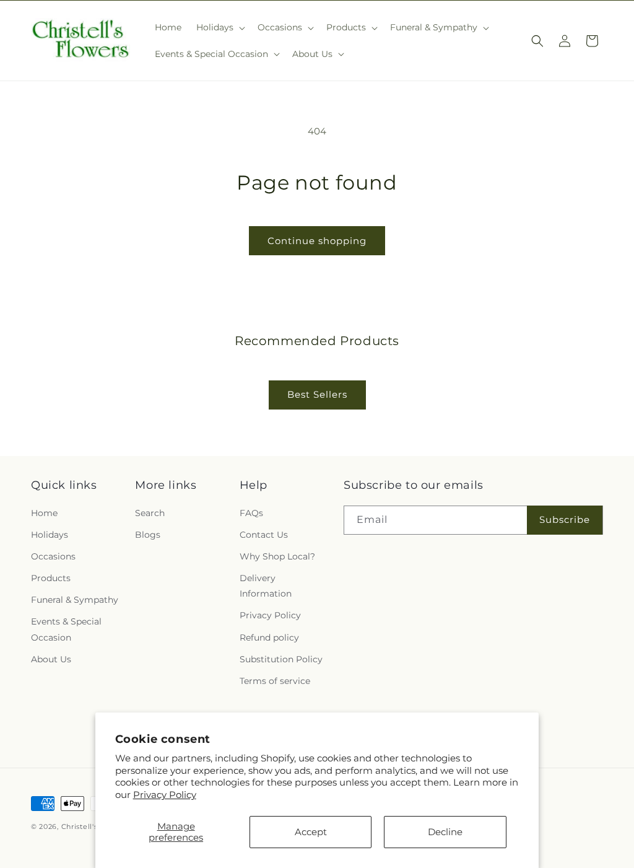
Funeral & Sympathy (74, 599)
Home (44, 513)
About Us (51, 659)
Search (150, 513)
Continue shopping (317, 241)
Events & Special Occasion (66, 629)
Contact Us (264, 534)
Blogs (147, 534)
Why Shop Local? (277, 556)
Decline (445, 832)
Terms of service (275, 680)
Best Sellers (317, 394)
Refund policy (269, 637)
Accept (311, 832)
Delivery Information (266, 585)
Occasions (53, 556)
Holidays (49, 534)
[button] (219, 27)
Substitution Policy (281, 659)
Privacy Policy (164, 794)
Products (51, 578)
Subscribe (564, 519)
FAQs (251, 513)
